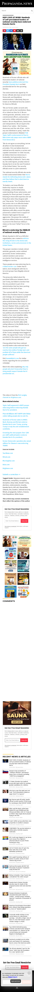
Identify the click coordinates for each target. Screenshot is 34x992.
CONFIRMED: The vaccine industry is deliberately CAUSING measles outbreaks (20, 830)
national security (24, 490)
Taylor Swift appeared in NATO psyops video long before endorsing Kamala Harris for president (16, 407)
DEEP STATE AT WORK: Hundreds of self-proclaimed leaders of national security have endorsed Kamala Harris (20, 762)
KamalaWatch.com (12, 358)
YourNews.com (8, 453)
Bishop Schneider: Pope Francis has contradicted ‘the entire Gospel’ (20, 876)
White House (19, 494)
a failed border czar (9, 266)
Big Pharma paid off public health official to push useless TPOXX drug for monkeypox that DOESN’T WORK (20, 801)
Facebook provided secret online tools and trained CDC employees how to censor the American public (19, 941)
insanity (23, 485)
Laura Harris (15, 27)
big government (19, 478)
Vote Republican (8, 494)
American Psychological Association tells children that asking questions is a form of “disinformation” (20, 907)
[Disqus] (17, 627)
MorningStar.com (9, 461)
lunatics (15, 490)
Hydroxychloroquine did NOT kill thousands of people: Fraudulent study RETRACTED (19, 867)
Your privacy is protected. (10, 526)
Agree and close (15, 981)
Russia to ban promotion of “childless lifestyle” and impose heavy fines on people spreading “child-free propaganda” (19, 773)
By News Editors (20, 796)
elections (6, 485)
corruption (23, 480)
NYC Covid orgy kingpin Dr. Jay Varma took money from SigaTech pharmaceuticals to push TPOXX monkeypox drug (20, 840)
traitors (19, 492)
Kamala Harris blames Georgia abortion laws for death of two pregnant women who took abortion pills (20, 885)
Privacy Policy (12, 977)
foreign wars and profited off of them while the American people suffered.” (16, 352)
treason (26, 492)
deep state (14, 483)
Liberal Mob (23, 487)
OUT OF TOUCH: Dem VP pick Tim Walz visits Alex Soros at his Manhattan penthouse (19, 849)
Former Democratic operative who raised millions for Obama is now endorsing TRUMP (17, 443)
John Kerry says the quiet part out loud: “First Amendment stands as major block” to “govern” (19, 792)
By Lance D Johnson (20, 871)
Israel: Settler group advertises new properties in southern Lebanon (20, 822)
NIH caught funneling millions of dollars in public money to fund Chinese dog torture (19, 858)
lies (10, 490)
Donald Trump (24, 483)
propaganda (12, 492)
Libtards (5, 490)
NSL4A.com (6, 457)
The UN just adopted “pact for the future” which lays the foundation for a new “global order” (19, 950)
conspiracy (14, 480)
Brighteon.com (8, 468)
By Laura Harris (19, 767)
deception (6, 483)
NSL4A (5, 492)
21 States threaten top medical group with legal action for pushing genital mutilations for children (20, 783)
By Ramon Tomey (20, 853)
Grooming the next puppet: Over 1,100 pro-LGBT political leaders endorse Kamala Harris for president (16, 435)
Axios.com (6, 464)
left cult (16, 487)
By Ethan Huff (19, 805)
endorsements (15, 485)
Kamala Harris (8, 487)
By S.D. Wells (19, 817)
